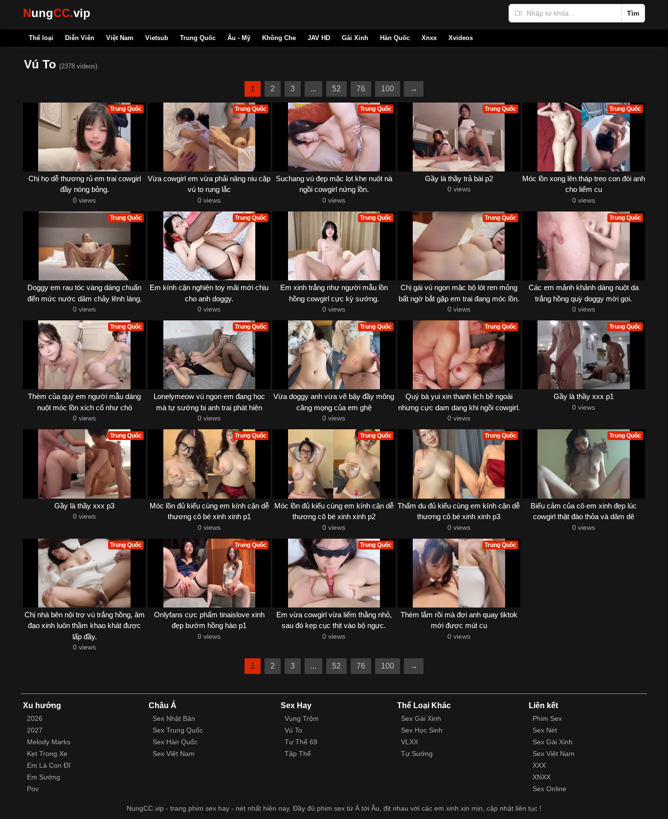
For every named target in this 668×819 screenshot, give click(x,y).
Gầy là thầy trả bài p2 (459, 178)
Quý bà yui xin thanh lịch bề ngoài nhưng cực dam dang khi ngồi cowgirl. (459, 402)
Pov (33, 789)
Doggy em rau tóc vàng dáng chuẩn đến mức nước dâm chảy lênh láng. (84, 293)
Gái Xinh (355, 38)
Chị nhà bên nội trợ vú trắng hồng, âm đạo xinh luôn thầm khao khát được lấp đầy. (84, 625)
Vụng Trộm (302, 718)
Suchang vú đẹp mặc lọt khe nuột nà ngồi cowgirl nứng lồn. (334, 184)
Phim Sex (547, 718)
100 (387, 88)
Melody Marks (48, 742)
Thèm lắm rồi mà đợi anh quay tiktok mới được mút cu (459, 620)
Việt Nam (120, 38)
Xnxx (429, 38)
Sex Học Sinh (422, 730)
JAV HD (319, 38)
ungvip (56, 13)
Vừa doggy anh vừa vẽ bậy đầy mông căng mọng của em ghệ (333, 402)
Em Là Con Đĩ (48, 765)
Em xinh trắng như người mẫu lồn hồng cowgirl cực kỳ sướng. (334, 293)
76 (360, 88)
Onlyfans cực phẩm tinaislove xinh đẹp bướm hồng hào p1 (209, 620)
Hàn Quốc (395, 38)
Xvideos (460, 38)
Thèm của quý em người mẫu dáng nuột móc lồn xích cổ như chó (84, 402)
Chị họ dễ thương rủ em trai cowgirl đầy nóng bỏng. (84, 184)
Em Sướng (43, 777)
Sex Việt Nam (174, 753)
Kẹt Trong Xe (47, 753)
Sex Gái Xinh (421, 718)
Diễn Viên (79, 38)
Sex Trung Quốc (178, 730)
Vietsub (156, 38)
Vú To (293, 730)
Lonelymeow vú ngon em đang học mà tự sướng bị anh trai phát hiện (209, 402)
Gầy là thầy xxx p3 (84, 506)
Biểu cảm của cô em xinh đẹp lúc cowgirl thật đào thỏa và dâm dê (584, 511)
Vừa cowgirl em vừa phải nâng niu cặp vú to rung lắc (209, 184)
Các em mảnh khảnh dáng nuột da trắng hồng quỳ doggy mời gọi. (584, 293)
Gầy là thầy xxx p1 (584, 396)
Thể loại (41, 38)
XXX (539, 765)
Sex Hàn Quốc (175, 742)
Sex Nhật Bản (174, 718)
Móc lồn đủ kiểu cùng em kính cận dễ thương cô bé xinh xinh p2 (334, 511)
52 (336, 88)
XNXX (542, 777)
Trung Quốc (198, 38)
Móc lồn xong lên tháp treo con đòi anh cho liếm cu (583, 184)
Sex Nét (545, 730)
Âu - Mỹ (238, 38)
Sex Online (549, 789)
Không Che (279, 38)
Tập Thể (298, 753)
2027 (35, 730)
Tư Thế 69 (301, 742)
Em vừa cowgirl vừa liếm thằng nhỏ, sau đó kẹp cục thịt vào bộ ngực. (334, 620)
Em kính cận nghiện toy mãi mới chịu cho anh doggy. (209, 293)
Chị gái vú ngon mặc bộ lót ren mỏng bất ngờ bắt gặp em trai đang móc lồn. (459, 293)
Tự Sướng (417, 753)
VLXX (409, 742)
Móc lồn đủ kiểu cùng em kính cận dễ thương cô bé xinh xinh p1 (209, 511)
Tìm (633, 13)
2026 (35, 718)
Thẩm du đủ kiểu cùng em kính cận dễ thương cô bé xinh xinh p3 (459, 511)
